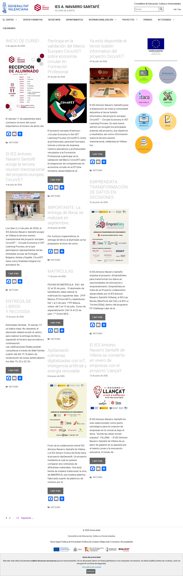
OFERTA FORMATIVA (32, 19)
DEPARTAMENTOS (74, 19)
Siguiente (27, 517)
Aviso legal (55, 542)
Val (175, 9)
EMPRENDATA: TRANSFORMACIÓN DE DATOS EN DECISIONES (109, 189)
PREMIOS (148, 19)
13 (18, 517)
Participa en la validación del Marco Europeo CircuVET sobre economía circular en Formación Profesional (66, 56)
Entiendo (91, 571)
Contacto (115, 542)
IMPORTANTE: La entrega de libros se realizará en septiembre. (65, 215)
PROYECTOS (128, 19)
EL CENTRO (8, 19)
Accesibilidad (127, 542)
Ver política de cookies (91, 567)
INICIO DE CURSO (22, 40)
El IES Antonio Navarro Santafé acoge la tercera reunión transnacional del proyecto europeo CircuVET (25, 166)
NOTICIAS (13, 142)
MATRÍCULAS (60, 271)
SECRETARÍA (54, 19)
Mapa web (105, 542)
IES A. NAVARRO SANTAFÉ (77, 7)
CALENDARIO (9, 28)
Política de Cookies (90, 542)
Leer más (55, 179)
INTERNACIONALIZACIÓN (101, 19)
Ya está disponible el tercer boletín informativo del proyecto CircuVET (108, 48)
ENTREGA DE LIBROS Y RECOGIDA (18, 306)
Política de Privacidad (71, 542)
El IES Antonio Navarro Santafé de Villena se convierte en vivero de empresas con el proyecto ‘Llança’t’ (107, 357)
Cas (179, 9)
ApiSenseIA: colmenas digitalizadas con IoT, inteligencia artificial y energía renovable (67, 360)
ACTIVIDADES (164, 19)
